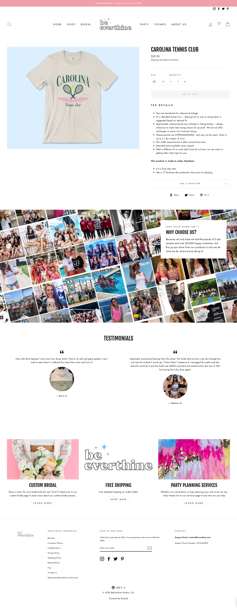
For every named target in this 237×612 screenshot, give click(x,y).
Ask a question (190, 183)
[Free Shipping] (118, 459)
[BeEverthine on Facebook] (109, 559)
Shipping (155, 59)
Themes (160, 24)
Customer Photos (55, 543)
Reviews (51, 538)
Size (153, 75)
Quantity (175, 75)
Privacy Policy (54, 553)
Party (144, 24)
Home (57, 24)
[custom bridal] (43, 459)
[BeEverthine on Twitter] (115, 559)
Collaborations (54, 548)
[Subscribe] (149, 548)
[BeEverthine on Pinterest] (122, 559)
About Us (179, 24)
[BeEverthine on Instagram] (102, 559)
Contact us (52, 572)
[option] (118, 3)
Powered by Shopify (118, 598)
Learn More (42, 503)
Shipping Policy (54, 557)
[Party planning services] (194, 459)
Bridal (86, 24)
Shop (71, 24)
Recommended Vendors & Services (63, 577)
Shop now (118, 499)
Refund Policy (54, 562)
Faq (49, 567)
